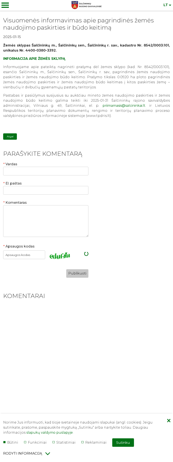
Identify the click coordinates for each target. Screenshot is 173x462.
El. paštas (13, 183)
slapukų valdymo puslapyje (49, 433)
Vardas (11, 164)
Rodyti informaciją (22, 453)
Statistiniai (66, 442)
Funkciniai (37, 442)
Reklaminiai (96, 442)
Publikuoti (77, 273)
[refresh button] (86, 254)
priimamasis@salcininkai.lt (124, 106)
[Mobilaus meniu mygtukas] (5, 5)
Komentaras (16, 203)
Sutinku (123, 443)
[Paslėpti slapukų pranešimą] (169, 421)
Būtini (12, 442)
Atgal (10, 136)
